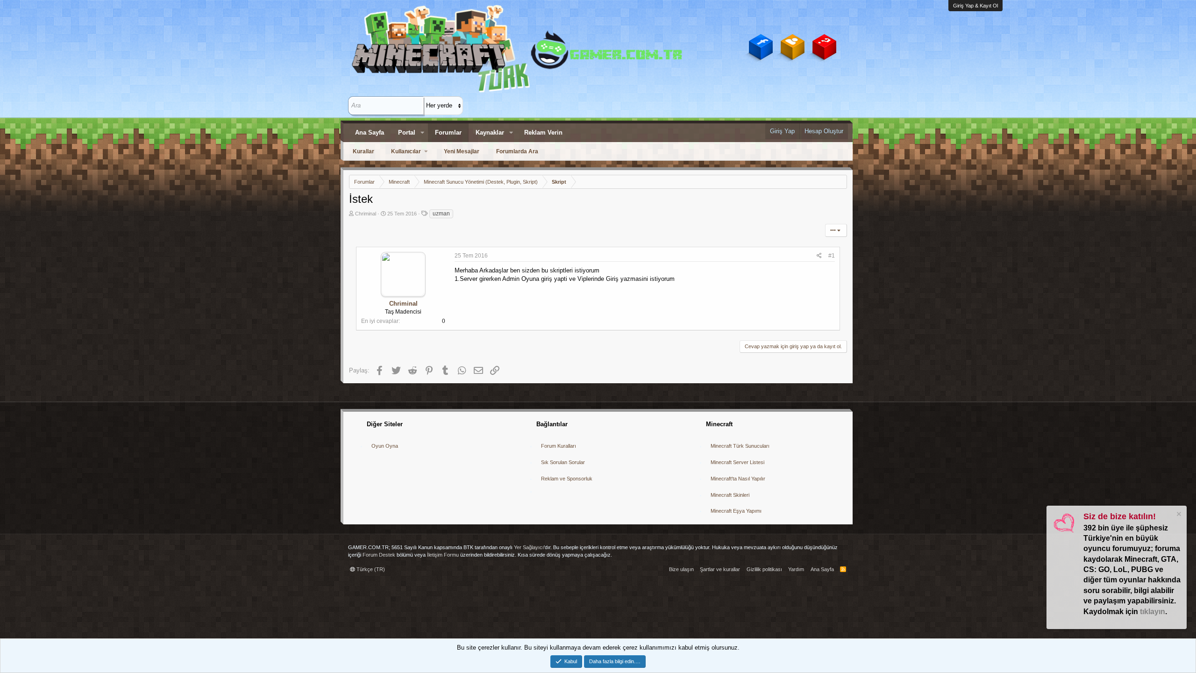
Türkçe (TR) (370, 569)
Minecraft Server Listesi (737, 462)
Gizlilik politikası (764, 569)
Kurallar (363, 151)
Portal (406, 132)
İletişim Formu (443, 555)
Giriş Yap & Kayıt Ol (975, 5)
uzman (441, 213)
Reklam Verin (543, 132)
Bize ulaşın (681, 569)
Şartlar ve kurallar (720, 569)
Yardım (796, 569)
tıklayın (1152, 612)
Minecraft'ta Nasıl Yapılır (738, 478)
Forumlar (448, 132)
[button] (422, 133)
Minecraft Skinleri (730, 495)
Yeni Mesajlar (461, 151)
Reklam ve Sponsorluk (566, 478)
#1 (831, 255)
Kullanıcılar (406, 151)
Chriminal (365, 213)
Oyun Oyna (384, 446)
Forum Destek (379, 555)
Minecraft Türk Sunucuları (740, 446)
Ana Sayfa (369, 132)
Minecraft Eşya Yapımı (736, 511)
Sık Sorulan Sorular (563, 462)
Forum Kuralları (558, 446)
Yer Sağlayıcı (529, 547)
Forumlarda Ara (517, 151)
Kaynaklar (490, 132)
